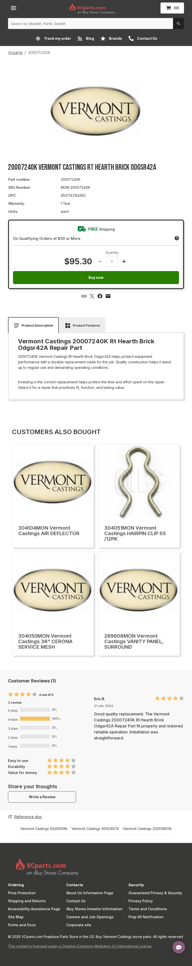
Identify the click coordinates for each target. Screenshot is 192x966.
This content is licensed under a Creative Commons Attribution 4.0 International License (80, 946)
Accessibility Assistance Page (34, 909)
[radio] (10, 694)
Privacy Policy (140, 901)
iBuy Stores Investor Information (94, 909)
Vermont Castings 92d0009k (44, 829)
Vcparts (15, 52)
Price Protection (22, 893)
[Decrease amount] (100, 261)
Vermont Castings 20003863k (147, 829)
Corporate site (78, 925)
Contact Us (76, 901)
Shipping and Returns (27, 901)
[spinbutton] (112, 261)
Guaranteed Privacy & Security (155, 893)
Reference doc (28, 817)
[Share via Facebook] (100, 296)
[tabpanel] (96, 364)
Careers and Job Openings (90, 917)
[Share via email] (108, 296)
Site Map (16, 917)
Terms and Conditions (147, 909)
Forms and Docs (22, 925)
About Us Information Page (89, 893)
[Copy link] (84, 296)
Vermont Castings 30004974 (95, 829)
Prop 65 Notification (146, 917)
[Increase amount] (124, 261)
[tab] (33, 326)
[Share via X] (92, 296)
